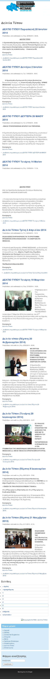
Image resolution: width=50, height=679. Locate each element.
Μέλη (6, 639)
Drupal (30, 672)
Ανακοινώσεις (9, 643)
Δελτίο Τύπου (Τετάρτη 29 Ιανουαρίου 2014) (17, 415)
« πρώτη (5, 586)
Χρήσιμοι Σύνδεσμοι (11, 641)
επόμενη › (6, 611)
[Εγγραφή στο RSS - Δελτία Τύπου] (25, 620)
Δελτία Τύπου (7, 55)
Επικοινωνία (8, 648)
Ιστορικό (7, 637)
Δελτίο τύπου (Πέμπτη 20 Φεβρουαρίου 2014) (17, 340)
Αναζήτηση (6, 660)
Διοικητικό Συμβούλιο (11, 635)
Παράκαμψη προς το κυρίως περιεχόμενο (25, 4)
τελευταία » (7, 615)
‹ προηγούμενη (8, 589)
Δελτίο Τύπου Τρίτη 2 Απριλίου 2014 (24, 230)
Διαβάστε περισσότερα (25, 273)
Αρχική (6, 630)
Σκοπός (6, 632)
